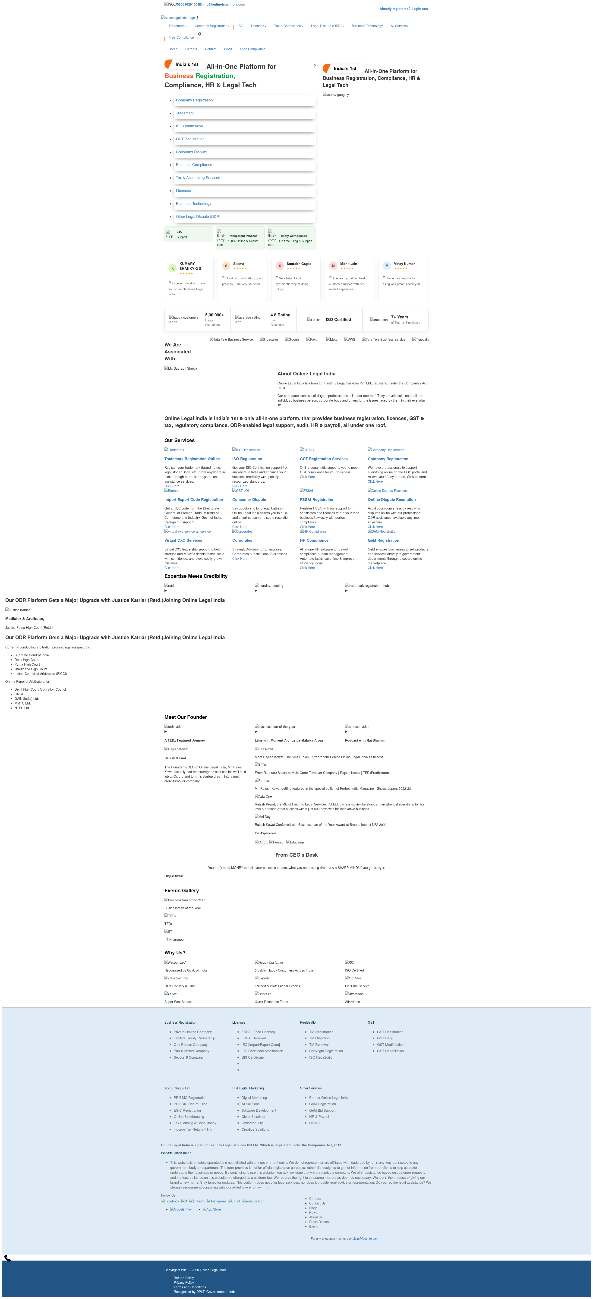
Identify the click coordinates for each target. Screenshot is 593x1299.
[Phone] (296, 1258)
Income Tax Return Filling (193, 1129)
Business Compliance (194, 164)
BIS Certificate (253, 1057)
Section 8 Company (189, 1057)
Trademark (177, 25)
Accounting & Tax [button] (177, 1088)
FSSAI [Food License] (258, 1031)
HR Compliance (314, 540)
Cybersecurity (252, 1122)
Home (173, 49)
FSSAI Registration (317, 499)
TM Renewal (318, 1044)
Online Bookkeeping (189, 1116)
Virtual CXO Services (183, 540)
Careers (191, 49)
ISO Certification (189, 126)
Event (313, 1226)
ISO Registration (247, 458)
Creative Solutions (255, 1129)
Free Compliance (181, 37)
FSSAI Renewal (254, 1037)
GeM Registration (383, 540)
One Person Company (191, 1044)
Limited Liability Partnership (194, 1037)
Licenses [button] (238, 1022)
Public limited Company (191, 1050)
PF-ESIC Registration (190, 1097)
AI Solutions (251, 1103)
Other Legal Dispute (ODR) (198, 216)
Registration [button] (309, 1022)
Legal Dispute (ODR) (326, 25)
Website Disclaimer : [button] (176, 1153)
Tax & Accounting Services (198, 177)
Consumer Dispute (191, 151)
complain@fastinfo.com (363, 1238)
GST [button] (371, 1022)
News (313, 1212)
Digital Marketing (254, 1097)
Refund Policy (184, 1277)
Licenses (257, 25)
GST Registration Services (324, 458)
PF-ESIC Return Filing (190, 1103)
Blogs (228, 49)
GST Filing (385, 1037)
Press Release (320, 1221)
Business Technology (367, 25)
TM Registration (321, 1031)
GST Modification (390, 1044)
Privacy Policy (184, 1282)
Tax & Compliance (287, 25)
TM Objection (319, 1037)
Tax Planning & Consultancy (195, 1122)
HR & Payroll (319, 1116)
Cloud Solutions (253, 1116)
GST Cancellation (390, 1050)
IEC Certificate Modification (262, 1050)
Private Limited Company (193, 1031)
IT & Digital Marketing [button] (248, 1088)
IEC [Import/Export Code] (261, 1044)
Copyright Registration (326, 1050)
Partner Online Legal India (328, 1097)
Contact (210, 49)
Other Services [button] (311, 1088)
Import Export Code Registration (193, 499)
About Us (316, 1217)
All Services (399, 25)
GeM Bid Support (322, 1110)
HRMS (314, 1122)
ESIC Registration (187, 1110)
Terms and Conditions (190, 1287)
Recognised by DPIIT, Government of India (205, 1291)
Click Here (172, 486)
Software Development (259, 1110)
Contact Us (317, 1203)
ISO (240, 25)
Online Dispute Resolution (392, 499)
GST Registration (190, 139)
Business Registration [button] (180, 1022)
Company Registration (211, 25)
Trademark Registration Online (192, 458)
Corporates (242, 540)
